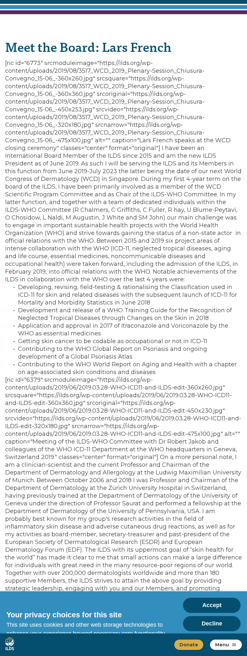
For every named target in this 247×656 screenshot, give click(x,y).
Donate (188, 645)
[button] (234, 644)
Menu (222, 645)
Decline (212, 623)
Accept (212, 605)
